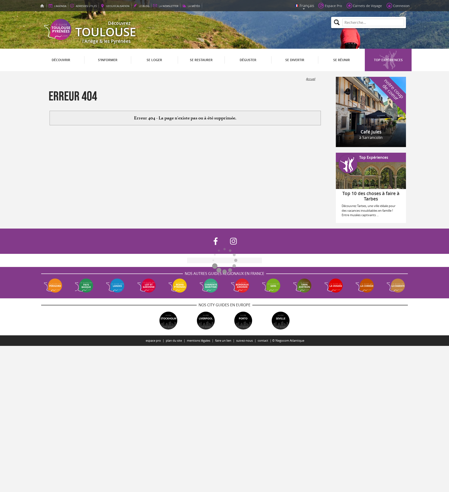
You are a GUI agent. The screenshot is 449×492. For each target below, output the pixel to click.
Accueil (310, 79)
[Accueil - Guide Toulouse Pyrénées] (42, 5)
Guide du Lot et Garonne (147, 285)
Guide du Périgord (53, 285)
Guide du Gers (271, 285)
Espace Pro (153, 341)
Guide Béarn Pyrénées (178, 285)
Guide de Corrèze (365, 285)
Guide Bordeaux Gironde (240, 285)
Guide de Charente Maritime (209, 285)
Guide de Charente (396, 285)
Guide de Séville (281, 320)
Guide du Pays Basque (84, 285)
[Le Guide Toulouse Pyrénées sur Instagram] (233, 241)
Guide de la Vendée (334, 285)
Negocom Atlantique (289, 341)
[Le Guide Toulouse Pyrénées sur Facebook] (216, 241)
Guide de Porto (243, 320)
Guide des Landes (115, 285)
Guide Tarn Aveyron (302, 285)
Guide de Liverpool (206, 320)
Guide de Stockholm (168, 320)
